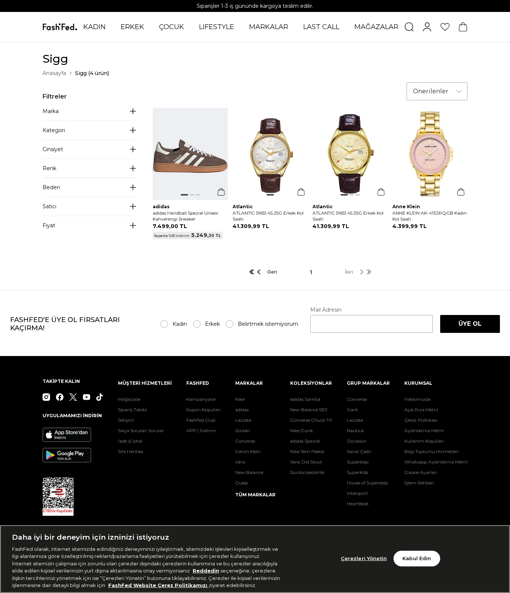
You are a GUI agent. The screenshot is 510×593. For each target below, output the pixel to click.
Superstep (357, 462)
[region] (255, 559)
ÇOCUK (171, 27)
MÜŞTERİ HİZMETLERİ (145, 383)
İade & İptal (130, 441)
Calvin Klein (248, 451)
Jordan (242, 430)
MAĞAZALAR (376, 27)
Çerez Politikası (420, 420)
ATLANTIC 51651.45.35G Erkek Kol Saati (347, 216)
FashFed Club (200, 420)
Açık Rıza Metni (421, 409)
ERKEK (132, 27)
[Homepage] (60, 27)
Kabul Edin (416, 558)
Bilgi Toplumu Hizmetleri (431, 451)
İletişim (126, 420)
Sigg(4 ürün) (92, 73)
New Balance (249, 472)
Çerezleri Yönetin (364, 558)
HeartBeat (358, 503)
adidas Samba (305, 399)
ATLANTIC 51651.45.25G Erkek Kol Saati (268, 216)
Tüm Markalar (255, 494)
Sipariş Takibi (132, 409)
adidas (242, 409)
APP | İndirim (201, 430)
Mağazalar (129, 399)
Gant (352, 409)
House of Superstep (367, 483)
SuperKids (357, 472)
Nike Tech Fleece (307, 451)
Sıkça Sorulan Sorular (141, 430)
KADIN (94, 27)
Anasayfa (54, 73)
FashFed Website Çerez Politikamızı (158, 585)
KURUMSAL (418, 383)
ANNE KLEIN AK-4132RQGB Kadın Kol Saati (429, 216)
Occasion (357, 441)
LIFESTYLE (216, 27)
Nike (240, 399)
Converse (245, 441)
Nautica (355, 430)
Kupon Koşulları (203, 409)
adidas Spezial (305, 441)
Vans (240, 462)
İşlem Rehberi (419, 483)
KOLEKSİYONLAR (311, 383)
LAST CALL (321, 27)
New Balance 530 (308, 409)
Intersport (357, 493)
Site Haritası (130, 451)
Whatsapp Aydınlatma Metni (435, 462)
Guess (241, 483)
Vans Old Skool (306, 462)
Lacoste (243, 420)
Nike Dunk (301, 430)
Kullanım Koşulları (424, 441)
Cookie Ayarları (420, 472)
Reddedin (206, 571)
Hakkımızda (417, 399)
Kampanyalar (201, 399)
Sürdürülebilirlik (307, 472)
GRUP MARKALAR (368, 383)
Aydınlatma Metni (424, 430)
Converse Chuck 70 (311, 420)
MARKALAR (268, 27)
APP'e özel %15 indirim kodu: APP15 (255, 6)
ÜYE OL (470, 323)
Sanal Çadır (359, 451)
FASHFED (197, 383)
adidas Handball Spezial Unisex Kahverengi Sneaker (185, 216)
